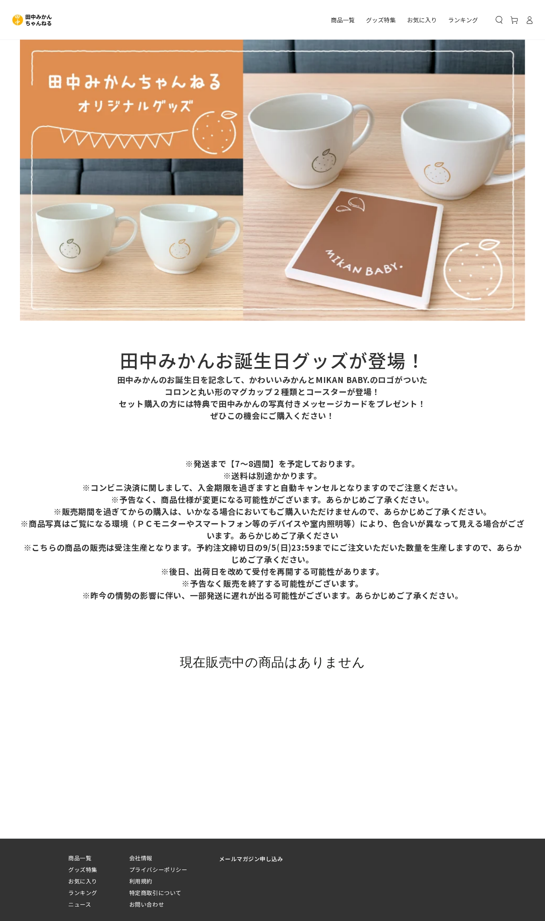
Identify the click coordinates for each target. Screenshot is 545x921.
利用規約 (140, 881)
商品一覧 (79, 858)
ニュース (79, 904)
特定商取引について (155, 892)
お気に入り (82, 881)
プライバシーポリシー (158, 869)
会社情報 (140, 858)
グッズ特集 (82, 869)
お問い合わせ (146, 904)
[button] (499, 20)
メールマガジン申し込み (251, 858)
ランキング (82, 892)
